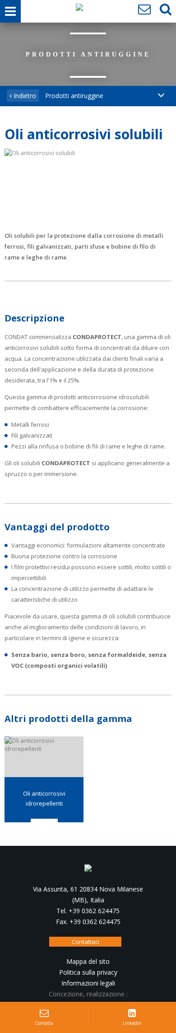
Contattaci (85, 942)
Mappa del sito (88, 961)
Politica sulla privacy (88, 972)
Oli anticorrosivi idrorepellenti (44, 798)
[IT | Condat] (79, 9)
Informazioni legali (88, 983)
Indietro (24, 95)
